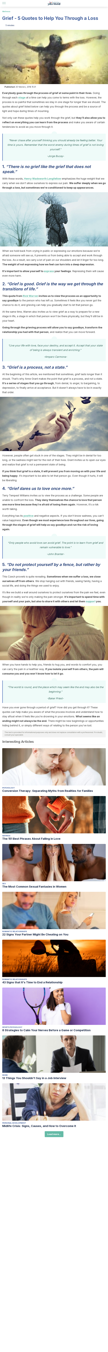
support (90, 601)
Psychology (8, 788)
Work (5, 1075)
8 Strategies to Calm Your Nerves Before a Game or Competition (46, 1030)
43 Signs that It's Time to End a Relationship (32, 982)
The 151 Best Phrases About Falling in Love (31, 838)
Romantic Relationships (14, 931)
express (49, 271)
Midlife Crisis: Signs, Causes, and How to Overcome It (39, 1126)
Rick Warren (30, 295)
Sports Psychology (12, 1027)
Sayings (6, 836)
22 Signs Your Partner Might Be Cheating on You (35, 934)
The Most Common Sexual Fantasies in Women (34, 886)
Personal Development (14, 1123)
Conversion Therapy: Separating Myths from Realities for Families (47, 791)
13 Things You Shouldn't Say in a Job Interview (34, 1078)
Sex (4, 884)
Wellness (6, 11)
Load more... (54, 1134)
